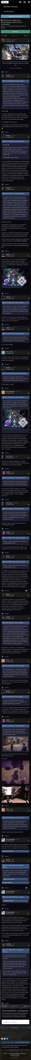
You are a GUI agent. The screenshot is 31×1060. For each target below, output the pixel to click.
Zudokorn (17, 665)
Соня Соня (9, 456)
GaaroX (8, 859)
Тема (5, 1053)
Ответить (15, 31)
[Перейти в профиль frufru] (3, 660)
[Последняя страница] (29, 36)
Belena (8, 556)
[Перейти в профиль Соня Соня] (3, 457)
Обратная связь (14, 1055)
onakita (8, 472)
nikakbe (8, 617)
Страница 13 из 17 (15, 35)
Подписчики (14, 1027)
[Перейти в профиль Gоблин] (3, 40)
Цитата (7, 72)
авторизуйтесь (22, 1015)
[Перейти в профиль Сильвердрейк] (3, 840)
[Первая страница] (2, 36)
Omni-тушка (9, 352)
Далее (25, 35)
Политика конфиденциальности (17, 1053)
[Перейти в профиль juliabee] (3, 136)
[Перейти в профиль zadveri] (3, 255)
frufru (7, 660)
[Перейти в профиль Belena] (3, 556)
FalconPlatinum (10, 391)
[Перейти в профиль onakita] (3, 472)
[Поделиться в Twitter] (4, 1039)
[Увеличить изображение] (15, 52)
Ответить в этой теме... (10, 1022)
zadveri (8, 254)
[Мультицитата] (3, 72)
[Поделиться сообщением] (28, 41)
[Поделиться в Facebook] (7, 1039)
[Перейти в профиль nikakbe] (3, 617)
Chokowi (8, 75)
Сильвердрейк (10, 839)
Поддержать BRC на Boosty (15, 16)
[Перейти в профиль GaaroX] (3, 860)
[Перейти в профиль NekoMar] (3, 944)
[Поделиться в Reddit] (2, 1039)
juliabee (17, 81)
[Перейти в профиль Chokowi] (3, 76)
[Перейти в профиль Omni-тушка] (3, 352)
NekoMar (8, 944)
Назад (5, 35)
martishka (18, 725)
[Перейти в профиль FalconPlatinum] (3, 392)
